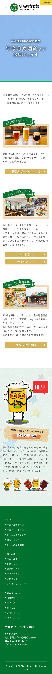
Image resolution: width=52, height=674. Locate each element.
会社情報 (11, 598)
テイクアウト (26, 261)
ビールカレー (13, 554)
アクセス (11, 603)
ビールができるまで (16, 535)
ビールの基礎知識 (15, 545)
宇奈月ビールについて (26, 171)
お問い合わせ (13, 613)
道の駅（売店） (14, 569)
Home (10, 520)
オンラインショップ (16, 584)
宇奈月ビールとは (15, 530)
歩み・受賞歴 (13, 540)
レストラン (26, 254)
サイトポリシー (14, 618)
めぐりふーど (13, 608)
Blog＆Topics (13, 593)
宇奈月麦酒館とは (15, 525)
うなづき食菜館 (26, 344)
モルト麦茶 (12, 559)
